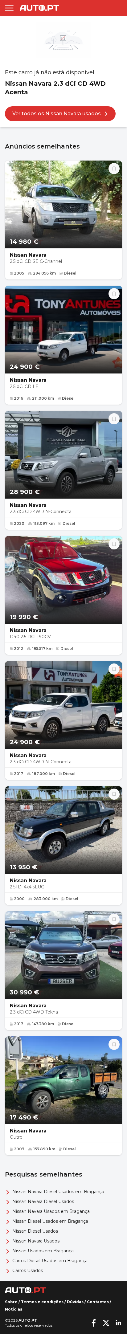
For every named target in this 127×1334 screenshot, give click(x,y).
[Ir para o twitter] (106, 1323)
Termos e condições (42, 1301)
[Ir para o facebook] (93, 1323)
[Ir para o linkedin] (118, 1323)
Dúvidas (75, 1301)
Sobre (11, 1301)
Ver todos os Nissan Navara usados (56, 113)
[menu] (9, 8)
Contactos (98, 1301)
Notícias (13, 1309)
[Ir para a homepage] (39, 8)
